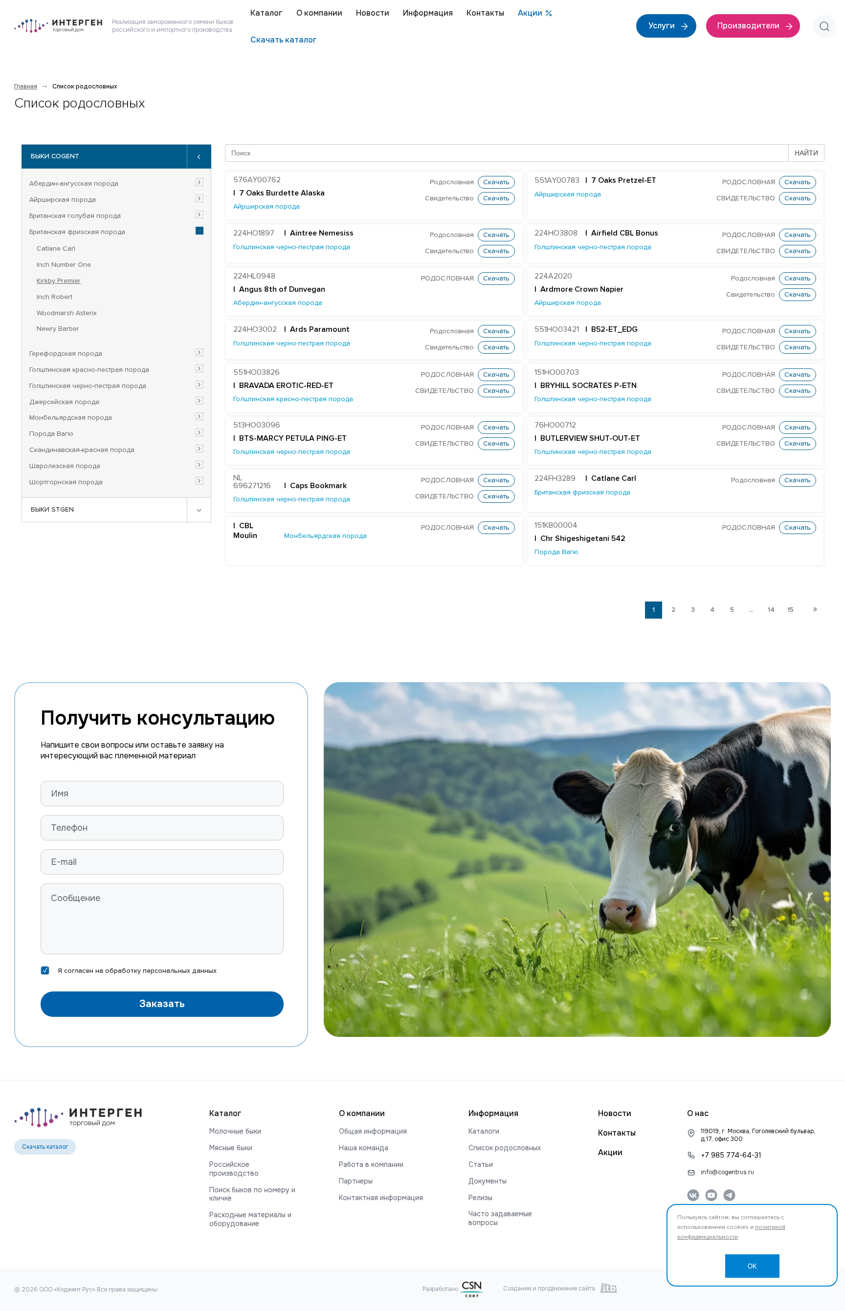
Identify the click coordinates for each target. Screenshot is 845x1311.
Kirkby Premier (59, 281)
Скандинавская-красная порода (81, 450)
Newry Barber (58, 328)
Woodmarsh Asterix (67, 313)
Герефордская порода (65, 353)
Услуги (662, 26)
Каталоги (483, 1131)
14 (771, 609)
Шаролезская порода (64, 466)
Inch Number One (64, 264)
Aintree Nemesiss (322, 233)
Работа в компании (371, 1165)
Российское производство (234, 1169)
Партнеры (356, 1181)
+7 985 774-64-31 (731, 1155)
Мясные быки (230, 1148)
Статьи (480, 1165)
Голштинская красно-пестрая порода (89, 369)
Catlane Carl (56, 248)
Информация (428, 13)
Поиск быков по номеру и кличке (252, 1194)
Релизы (480, 1198)
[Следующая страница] (814, 610)
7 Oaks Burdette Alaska (282, 193)
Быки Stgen (52, 509)
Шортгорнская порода (66, 482)
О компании (319, 13)
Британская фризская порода (77, 232)
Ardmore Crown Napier (581, 290)
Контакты (485, 13)
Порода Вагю (51, 433)
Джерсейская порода (64, 402)
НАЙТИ (806, 153)
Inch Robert (54, 297)
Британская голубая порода (75, 216)
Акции (530, 13)
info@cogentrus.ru (727, 1172)
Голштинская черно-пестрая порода (87, 386)
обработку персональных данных (161, 970)
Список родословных (504, 1148)
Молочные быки (235, 1131)
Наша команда (363, 1148)
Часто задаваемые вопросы (500, 1218)
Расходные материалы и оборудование (250, 1219)
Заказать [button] (162, 1004)
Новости (372, 13)
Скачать (496, 182)
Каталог (266, 13)
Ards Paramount (320, 330)
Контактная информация (381, 1198)
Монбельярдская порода (70, 417)
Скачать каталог (283, 40)
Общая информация (373, 1131)
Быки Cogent (55, 156)
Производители (749, 26)
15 (790, 609)
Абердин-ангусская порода (73, 183)
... (751, 609)
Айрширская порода (62, 199)
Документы (487, 1181)
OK (752, 1266)
